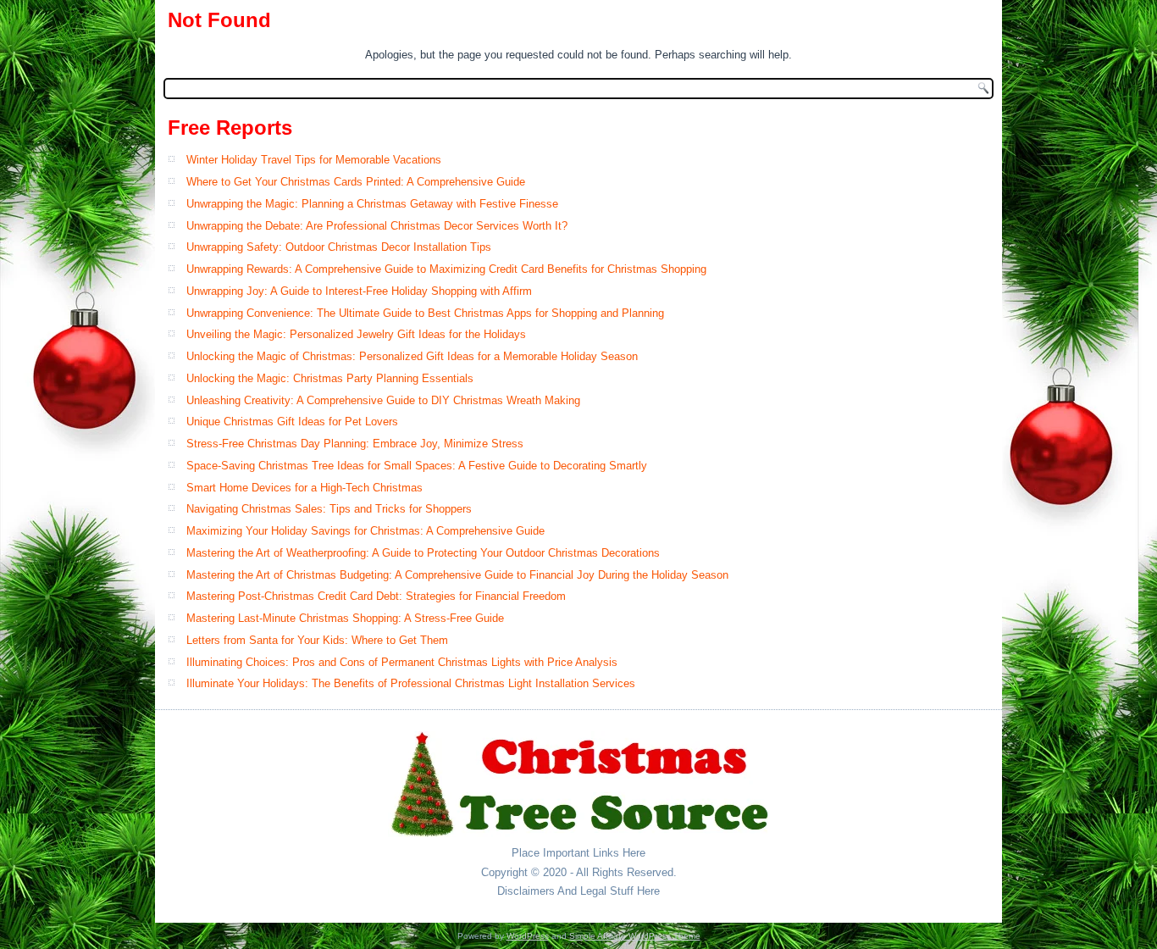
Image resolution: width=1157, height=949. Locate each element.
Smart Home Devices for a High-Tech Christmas (304, 487)
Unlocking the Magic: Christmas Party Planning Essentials (329, 378)
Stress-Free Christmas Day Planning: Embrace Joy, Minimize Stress (354, 443)
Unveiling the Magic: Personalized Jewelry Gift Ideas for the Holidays (356, 334)
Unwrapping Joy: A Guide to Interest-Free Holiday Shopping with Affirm (359, 291)
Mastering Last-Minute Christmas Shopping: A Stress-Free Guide (345, 618)
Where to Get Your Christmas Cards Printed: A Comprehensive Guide (355, 181)
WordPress (528, 936)
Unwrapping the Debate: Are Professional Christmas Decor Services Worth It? (376, 225)
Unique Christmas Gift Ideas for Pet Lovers (292, 421)
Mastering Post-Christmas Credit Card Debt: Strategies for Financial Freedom (376, 596)
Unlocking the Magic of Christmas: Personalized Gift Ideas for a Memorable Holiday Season (412, 356)
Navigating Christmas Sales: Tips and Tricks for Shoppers (329, 508)
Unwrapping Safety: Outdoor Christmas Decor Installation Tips (338, 247)
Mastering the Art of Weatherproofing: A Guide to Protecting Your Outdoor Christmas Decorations (423, 553)
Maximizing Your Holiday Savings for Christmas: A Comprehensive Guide (365, 530)
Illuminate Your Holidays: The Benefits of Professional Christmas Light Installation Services (410, 683)
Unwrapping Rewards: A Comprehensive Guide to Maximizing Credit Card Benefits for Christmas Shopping (446, 269)
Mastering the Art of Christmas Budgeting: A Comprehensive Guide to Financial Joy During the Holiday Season (457, 575)
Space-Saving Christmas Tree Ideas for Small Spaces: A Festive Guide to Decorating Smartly (416, 465)
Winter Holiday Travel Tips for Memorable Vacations (313, 159)
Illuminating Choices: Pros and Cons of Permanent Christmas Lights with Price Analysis (401, 662)
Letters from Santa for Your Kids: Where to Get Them (317, 640)
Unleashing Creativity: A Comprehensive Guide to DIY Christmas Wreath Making (383, 400)
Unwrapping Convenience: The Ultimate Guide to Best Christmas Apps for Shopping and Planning (425, 313)
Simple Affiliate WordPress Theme (634, 936)
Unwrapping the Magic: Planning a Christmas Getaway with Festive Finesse (372, 203)
